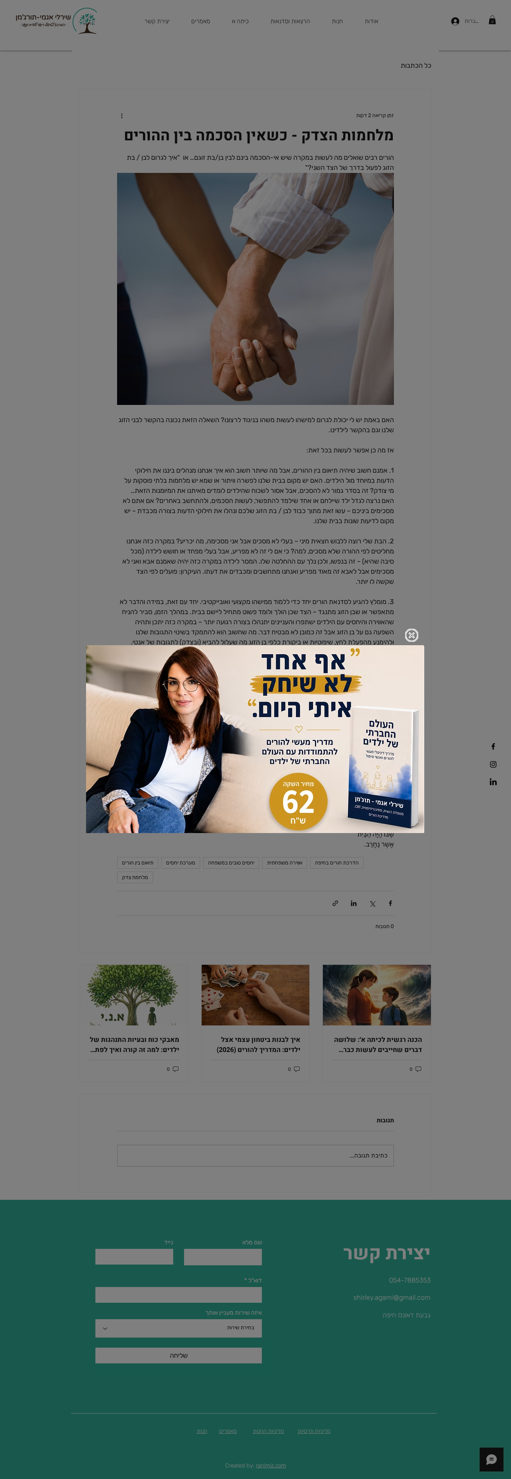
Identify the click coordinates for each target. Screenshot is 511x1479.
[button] (411, 635)
